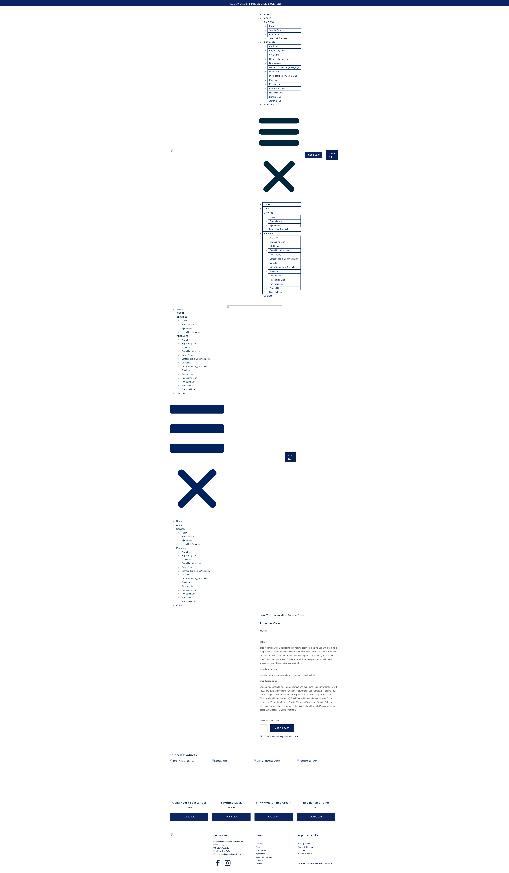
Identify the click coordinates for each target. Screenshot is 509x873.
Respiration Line (276, 88)
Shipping (302, 850)
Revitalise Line (276, 93)
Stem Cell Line (276, 101)
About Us (259, 844)
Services (269, 22)
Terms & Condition (306, 847)
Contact (269, 105)
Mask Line (274, 72)
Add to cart (282, 728)
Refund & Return (305, 854)
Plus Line (273, 80)
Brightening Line (276, 50)
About (267, 18)
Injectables (274, 34)
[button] (279, 154)
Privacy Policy (304, 844)
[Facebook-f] (217, 863)
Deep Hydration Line (278, 59)
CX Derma (274, 55)
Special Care (275, 30)
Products (270, 42)
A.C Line (273, 46)
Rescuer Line (275, 84)
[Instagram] (227, 863)
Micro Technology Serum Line (283, 76)
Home (267, 14)
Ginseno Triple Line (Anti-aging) (284, 67)
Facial (272, 26)
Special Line (275, 97)
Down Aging (275, 63)
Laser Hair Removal (278, 38)
